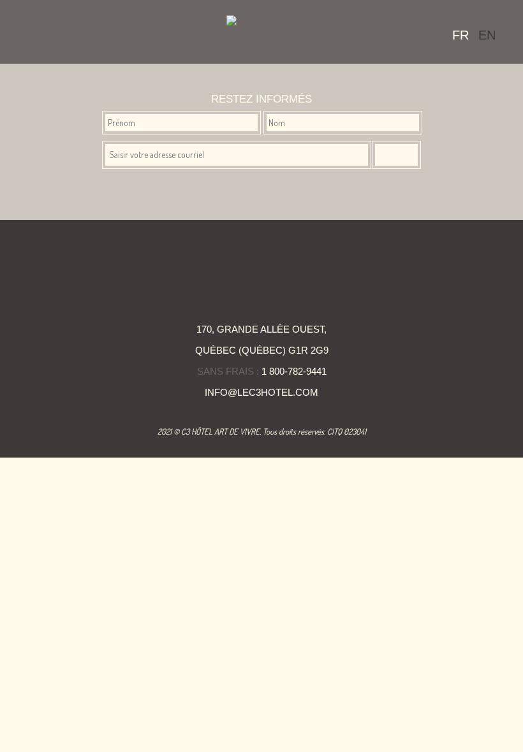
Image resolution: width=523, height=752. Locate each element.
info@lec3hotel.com (261, 392)
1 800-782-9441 (294, 371)
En (487, 35)
